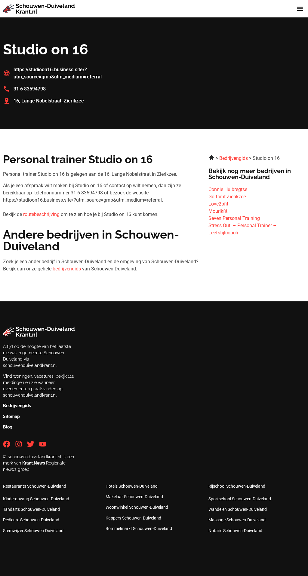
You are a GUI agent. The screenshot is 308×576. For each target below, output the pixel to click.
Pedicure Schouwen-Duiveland (31, 519)
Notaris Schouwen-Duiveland (235, 530)
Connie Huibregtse (227, 189)
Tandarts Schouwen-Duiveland (31, 509)
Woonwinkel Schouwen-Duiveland (137, 507)
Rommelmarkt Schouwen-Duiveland (139, 528)
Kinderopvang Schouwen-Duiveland (36, 498)
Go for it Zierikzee (227, 197)
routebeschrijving (41, 214)
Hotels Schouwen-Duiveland (132, 486)
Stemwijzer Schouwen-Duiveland (33, 530)
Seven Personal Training (234, 218)
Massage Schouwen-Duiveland (237, 519)
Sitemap (11, 416)
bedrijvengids (67, 269)
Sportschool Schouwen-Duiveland (239, 498)
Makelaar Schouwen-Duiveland (134, 496)
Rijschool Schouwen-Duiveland (236, 486)
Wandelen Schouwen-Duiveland (237, 509)
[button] (300, 9)
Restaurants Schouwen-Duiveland (34, 486)
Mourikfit (217, 211)
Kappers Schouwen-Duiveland (133, 518)
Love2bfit (218, 204)
